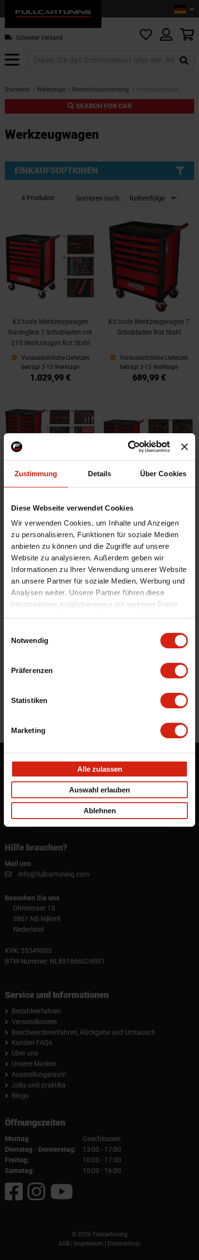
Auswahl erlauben (99, 789)
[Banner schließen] (184, 446)
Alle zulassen (99, 768)
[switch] (174, 670)
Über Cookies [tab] (163, 473)
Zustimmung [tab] (35, 473)
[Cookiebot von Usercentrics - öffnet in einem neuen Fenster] (129, 446)
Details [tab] (100, 473)
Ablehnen (100, 810)
